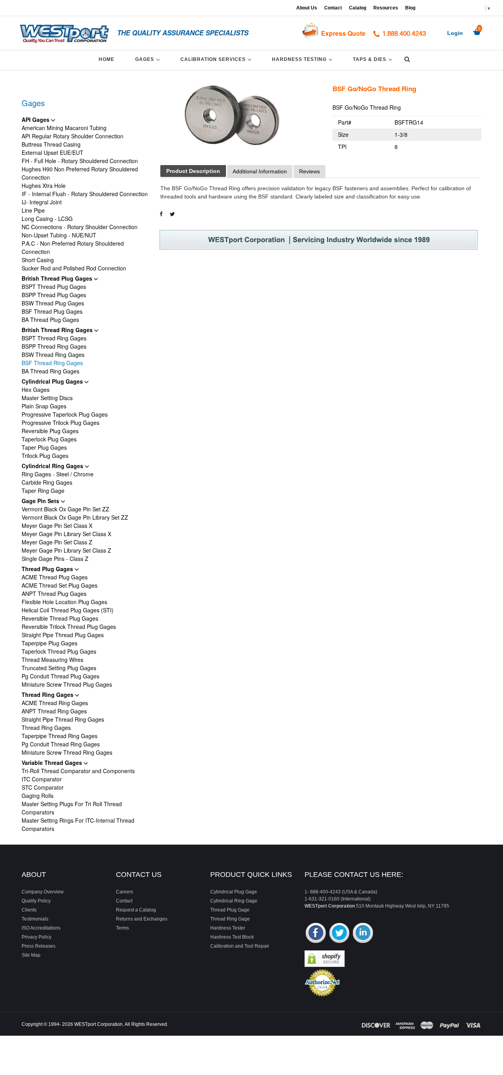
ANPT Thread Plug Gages (54, 593)
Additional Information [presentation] (260, 171)
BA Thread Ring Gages (50, 371)
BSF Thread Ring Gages (52, 363)
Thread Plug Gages (48, 569)
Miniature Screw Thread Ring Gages (67, 752)
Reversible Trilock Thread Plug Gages (69, 626)
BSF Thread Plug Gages (52, 311)
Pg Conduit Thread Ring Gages (61, 744)
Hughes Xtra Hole (44, 185)
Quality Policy (36, 901)
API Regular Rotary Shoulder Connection (72, 136)
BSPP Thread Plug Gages (54, 295)
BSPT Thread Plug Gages (54, 286)
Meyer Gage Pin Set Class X (57, 525)
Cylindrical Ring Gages (53, 466)
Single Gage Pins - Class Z (55, 558)
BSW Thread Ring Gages (53, 354)
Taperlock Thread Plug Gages (59, 651)
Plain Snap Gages (44, 406)
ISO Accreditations (41, 928)
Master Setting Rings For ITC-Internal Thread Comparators (78, 824)
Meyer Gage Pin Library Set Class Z (66, 550)
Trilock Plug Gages (45, 455)
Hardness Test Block (232, 937)
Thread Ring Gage (230, 919)
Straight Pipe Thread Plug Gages (63, 635)
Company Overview (43, 892)
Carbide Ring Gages (47, 482)
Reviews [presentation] (309, 171)
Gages (148, 59)
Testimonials (35, 919)
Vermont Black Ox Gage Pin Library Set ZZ (75, 517)
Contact (333, 8)
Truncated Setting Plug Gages (59, 668)
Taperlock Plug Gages (49, 439)
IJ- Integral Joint (42, 202)
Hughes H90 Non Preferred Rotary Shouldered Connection (80, 173)
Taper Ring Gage (43, 490)
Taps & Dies (374, 59)
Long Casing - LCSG (47, 218)
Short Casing (38, 260)
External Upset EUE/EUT (52, 152)
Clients (29, 910)
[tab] (193, 171)
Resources (385, 8)
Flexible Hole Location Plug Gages (64, 602)
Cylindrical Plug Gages (53, 381)
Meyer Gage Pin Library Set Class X (66, 534)
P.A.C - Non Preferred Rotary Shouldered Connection (73, 247)
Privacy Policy (36, 937)
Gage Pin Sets (41, 501)
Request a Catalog (136, 910)
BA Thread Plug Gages (50, 319)
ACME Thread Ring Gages (55, 703)
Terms (122, 928)
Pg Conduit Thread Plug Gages (60, 676)
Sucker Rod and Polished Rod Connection (74, 268)
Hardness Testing (303, 59)
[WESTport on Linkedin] (363, 934)
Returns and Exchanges (141, 919)
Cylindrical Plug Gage (233, 892)
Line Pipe (33, 210)
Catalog (357, 8)
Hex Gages (36, 389)
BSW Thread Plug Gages (53, 303)
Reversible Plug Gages (50, 431)
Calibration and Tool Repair (239, 946)
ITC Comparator (42, 779)
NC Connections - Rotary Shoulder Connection (80, 227)
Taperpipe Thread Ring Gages (59, 736)
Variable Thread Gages (53, 762)
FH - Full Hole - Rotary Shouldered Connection (80, 161)
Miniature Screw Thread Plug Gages (67, 684)
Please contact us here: (354, 874)
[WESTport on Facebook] (316, 934)
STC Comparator (43, 787)
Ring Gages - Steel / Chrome (58, 474)
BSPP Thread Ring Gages (54, 346)
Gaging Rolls (37, 795)
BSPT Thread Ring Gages (54, 338)
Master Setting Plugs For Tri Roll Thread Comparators (72, 808)
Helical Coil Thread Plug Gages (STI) (68, 610)
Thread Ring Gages (48, 694)
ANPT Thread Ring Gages (54, 711)
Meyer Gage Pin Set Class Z (57, 542)
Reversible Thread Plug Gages (60, 618)
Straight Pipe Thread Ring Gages (63, 719)
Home (106, 59)
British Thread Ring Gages (58, 330)
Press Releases (38, 946)
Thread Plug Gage (230, 910)
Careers (124, 892)
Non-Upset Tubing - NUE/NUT (59, 235)
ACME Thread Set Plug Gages (59, 585)
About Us (306, 8)
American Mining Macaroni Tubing (64, 128)
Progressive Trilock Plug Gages (60, 422)
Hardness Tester (227, 928)
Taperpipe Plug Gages (49, 643)
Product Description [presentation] (193, 171)
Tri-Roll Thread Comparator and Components (78, 771)
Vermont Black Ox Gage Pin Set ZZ (65, 509)
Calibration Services (217, 59)
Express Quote (343, 33)
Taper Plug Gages (44, 447)
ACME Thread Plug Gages (55, 577)
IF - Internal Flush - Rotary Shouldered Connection (85, 194)
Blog (410, 8)
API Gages (36, 119)
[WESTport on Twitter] (339, 934)
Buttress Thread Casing (51, 144)
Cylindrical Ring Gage (233, 901)
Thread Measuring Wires (52, 659)
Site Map (31, 955)
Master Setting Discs (47, 398)
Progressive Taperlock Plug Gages (65, 414)
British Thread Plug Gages (58, 278)
